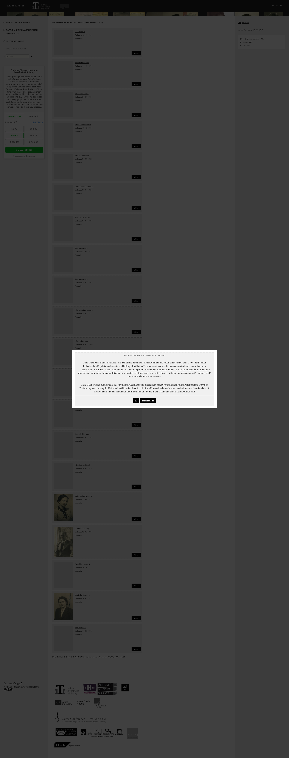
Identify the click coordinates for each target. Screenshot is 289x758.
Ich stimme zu (148, 400)
